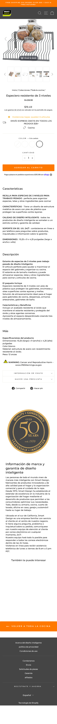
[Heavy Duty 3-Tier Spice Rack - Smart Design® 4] (32, 74)
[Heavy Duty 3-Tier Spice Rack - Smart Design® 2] (18, 74)
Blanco (18, 144)
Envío (28, 665)
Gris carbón (39, 144)
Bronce (25, 144)
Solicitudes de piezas (28, 669)
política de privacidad (28, 647)
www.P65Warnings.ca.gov (28, 365)
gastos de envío (15, 110)
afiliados (28, 677)
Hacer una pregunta (28, 379)
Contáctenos (29, 661)
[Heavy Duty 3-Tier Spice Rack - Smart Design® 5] (39, 74)
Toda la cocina (37, 90)
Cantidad (28, 153)
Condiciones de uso (29, 651)
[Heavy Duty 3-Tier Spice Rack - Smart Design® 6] (46, 74)
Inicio (14, 90)
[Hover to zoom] (28, 40)
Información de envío (28, 373)
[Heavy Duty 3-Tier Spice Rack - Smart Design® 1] (10, 74)
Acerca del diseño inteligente (28, 643)
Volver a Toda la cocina (30, 626)
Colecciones (24, 90)
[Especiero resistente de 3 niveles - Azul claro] (14, 599)
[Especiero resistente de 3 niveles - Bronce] (11, 599)
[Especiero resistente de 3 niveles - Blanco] (7, 599)
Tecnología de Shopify (28, 703)
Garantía (28, 673)
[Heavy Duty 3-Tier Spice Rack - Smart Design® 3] (25, 74)
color (28, 138)
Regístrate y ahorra (27, 686)
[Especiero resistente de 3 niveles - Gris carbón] (18, 599)
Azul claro (32, 144)
